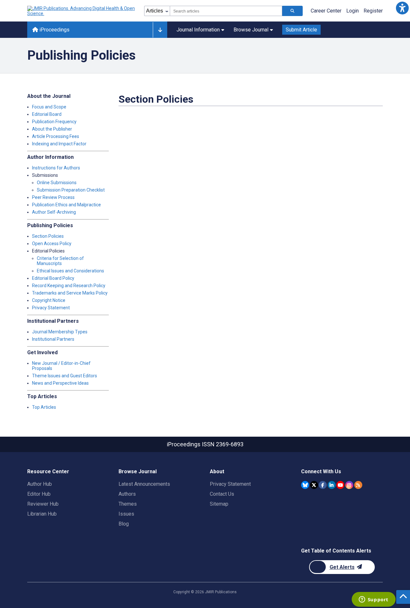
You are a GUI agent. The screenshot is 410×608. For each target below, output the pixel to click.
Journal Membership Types (59, 331)
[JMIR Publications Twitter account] (314, 485)
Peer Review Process (53, 197)
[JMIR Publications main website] (81, 11)
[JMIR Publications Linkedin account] (332, 485)
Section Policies (48, 236)
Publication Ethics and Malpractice (66, 204)
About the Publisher (52, 129)
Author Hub (39, 484)
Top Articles (44, 407)
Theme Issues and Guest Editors (64, 375)
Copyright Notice (48, 300)
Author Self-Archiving (54, 212)
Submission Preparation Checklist (71, 190)
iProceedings (54, 30)
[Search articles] (292, 11)
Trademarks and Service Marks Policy (70, 292)
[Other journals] (160, 30)
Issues (126, 514)
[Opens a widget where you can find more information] (373, 600)
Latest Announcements (144, 484)
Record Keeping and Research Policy (68, 285)
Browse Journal (251, 30)
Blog (124, 524)
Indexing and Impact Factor (59, 143)
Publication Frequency (54, 121)
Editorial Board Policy (53, 278)
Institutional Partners (53, 339)
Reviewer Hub (43, 504)
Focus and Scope (49, 106)
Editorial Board (47, 114)
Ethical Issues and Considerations (70, 270)
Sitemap (219, 504)
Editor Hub (39, 494)
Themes (128, 504)
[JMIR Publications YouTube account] (340, 485)
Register (373, 11)
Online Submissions (57, 182)
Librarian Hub (42, 514)
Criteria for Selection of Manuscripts (60, 261)
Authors (127, 494)
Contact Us (222, 494)
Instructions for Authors (56, 167)
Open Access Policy (51, 243)
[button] (402, 8)
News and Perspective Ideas (60, 383)
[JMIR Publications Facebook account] (323, 485)
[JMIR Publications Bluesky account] (305, 485)
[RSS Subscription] (358, 485)
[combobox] (226, 11)
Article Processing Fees (55, 136)
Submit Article (301, 30)
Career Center (326, 11)
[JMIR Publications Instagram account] (349, 485)
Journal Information (198, 30)
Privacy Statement (51, 307)
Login (352, 11)
